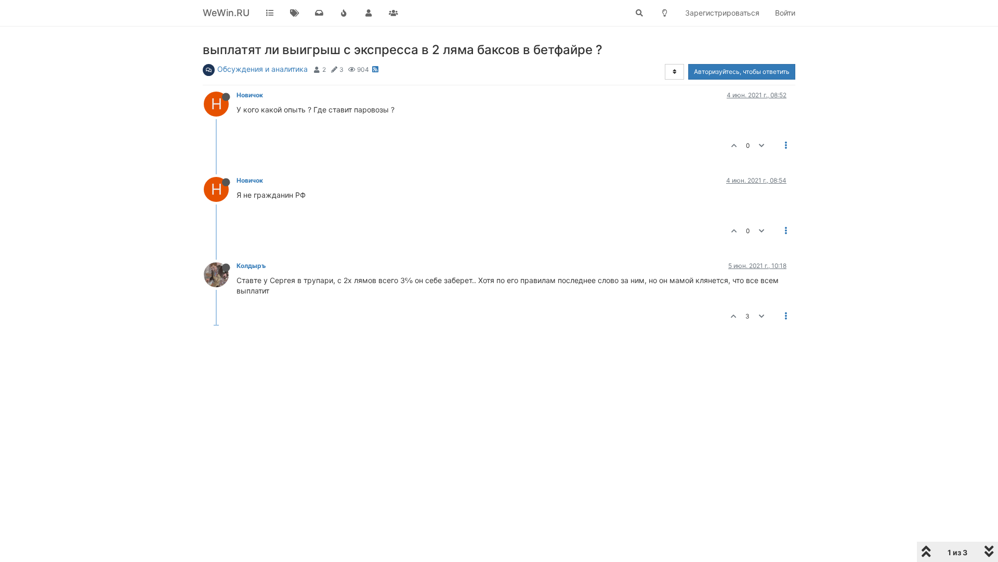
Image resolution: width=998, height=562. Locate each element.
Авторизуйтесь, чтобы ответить (742, 71)
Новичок (250, 95)
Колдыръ (251, 266)
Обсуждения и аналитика (262, 69)
